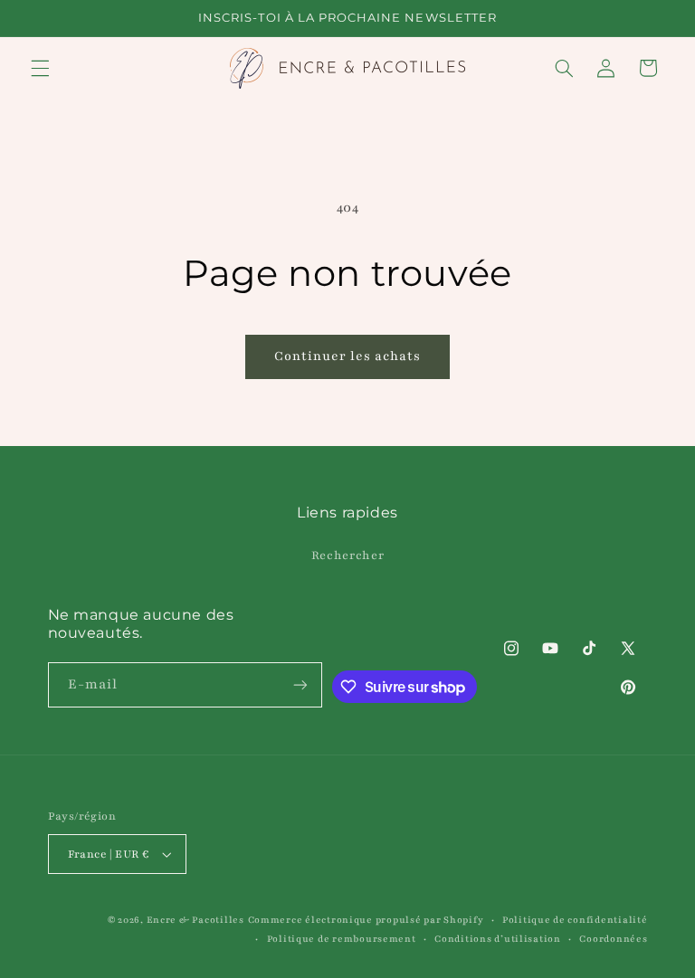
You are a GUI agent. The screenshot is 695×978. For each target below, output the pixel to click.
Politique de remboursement (341, 939)
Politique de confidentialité (575, 920)
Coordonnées (613, 939)
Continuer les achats (348, 356)
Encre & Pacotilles (195, 920)
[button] (40, 68)
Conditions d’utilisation (497, 939)
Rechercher (347, 555)
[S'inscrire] (300, 684)
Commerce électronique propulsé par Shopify (366, 920)
